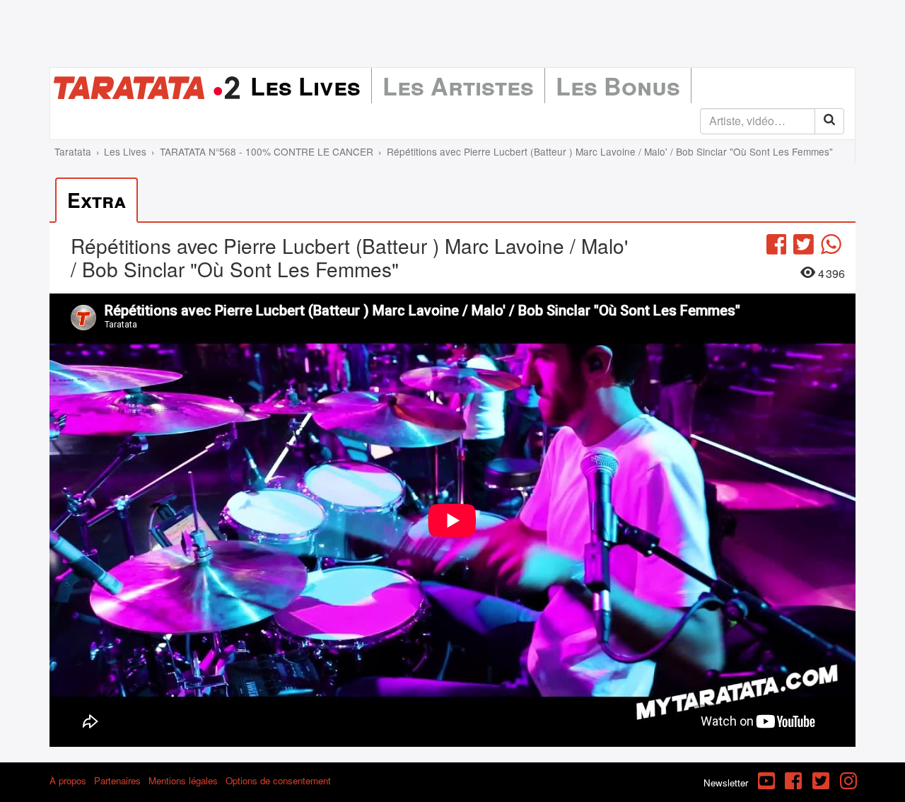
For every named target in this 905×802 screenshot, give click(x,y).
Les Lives (305, 86)
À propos (67, 780)
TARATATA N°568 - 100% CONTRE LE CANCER (266, 151)
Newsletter (725, 782)
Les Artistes (458, 86)
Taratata (72, 151)
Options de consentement (278, 780)
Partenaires (117, 780)
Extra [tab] (96, 199)
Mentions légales (183, 780)
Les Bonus (618, 86)
